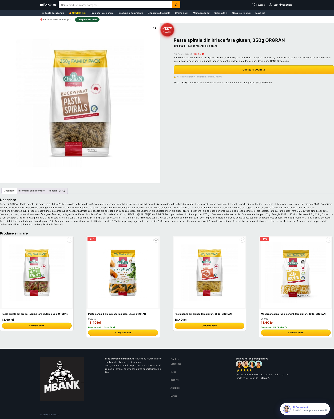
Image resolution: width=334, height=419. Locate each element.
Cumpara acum (252, 69)
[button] (155, 28)
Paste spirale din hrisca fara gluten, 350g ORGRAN (244, 82)
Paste (203, 82)
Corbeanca (175, 363)
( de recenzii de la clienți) (202, 45)
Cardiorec (175, 359)
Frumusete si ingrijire (102, 12)
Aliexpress (175, 387)
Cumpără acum (37, 325)
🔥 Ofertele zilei (77, 12)
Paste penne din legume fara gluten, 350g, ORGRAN (117, 313)
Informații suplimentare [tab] (31, 190)
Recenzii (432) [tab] (57, 190)
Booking (174, 379)
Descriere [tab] (9, 190)
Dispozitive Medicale (159, 12)
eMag (173, 371)
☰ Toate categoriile (53, 12)
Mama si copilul (201, 12)
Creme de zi (181, 12)
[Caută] (176, 4)
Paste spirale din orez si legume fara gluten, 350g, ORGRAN (35, 313)
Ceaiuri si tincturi (241, 12)
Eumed (173, 395)
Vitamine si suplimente (130, 12)
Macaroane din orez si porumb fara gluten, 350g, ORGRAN (293, 313)
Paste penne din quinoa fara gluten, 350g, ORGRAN (203, 313)
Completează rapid (87, 19)
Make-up (260, 12)
